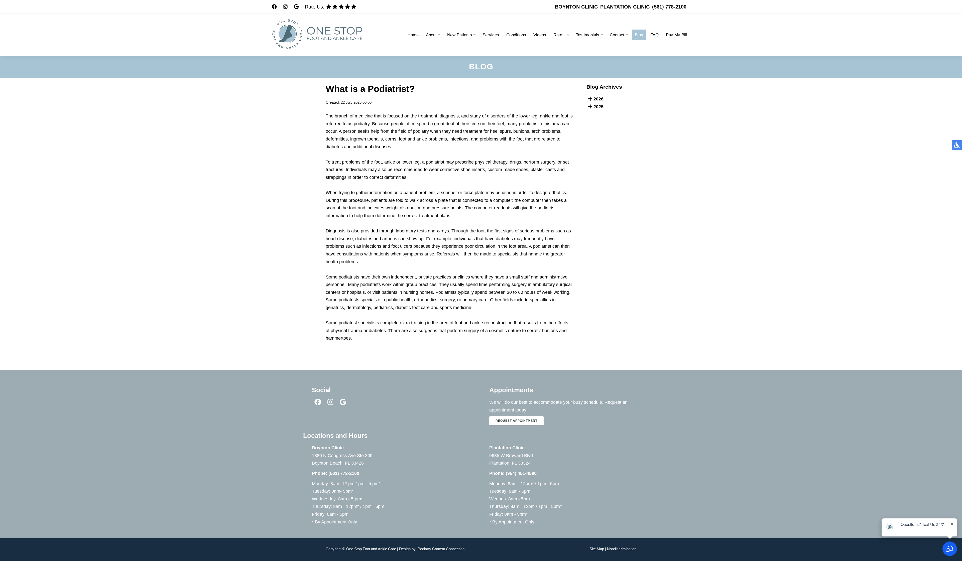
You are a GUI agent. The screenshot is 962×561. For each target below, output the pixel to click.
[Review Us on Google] (296, 7)
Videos (539, 35)
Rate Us (561, 35)
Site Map (596, 549)
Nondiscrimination (621, 549)
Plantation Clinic (625, 7)
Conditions (516, 35)
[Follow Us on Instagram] (285, 7)
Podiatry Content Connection (441, 549)
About (431, 35)
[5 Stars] (328, 6)
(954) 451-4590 (521, 473)
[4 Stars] (334, 6)
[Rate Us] (353, 6)
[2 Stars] (347, 6)
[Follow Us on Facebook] (274, 7)
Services (491, 35)
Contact (617, 35)
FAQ (654, 35)
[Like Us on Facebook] (318, 402)
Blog (639, 35)
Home (413, 35)
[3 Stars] (341, 6)
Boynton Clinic (576, 7)
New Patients (459, 35)
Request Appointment (516, 421)
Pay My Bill (676, 35)
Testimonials (587, 35)
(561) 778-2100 (669, 7)
